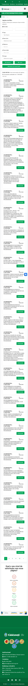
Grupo (5, 56)
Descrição (6, 50)
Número (5, 44)
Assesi (8, 684)
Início (3, 16)
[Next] (23, 558)
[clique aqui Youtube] (16, 680)
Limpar (20, 62)
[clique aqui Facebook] (12, 680)
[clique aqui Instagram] (19, 680)
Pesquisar (8, 62)
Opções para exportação (14, 66)
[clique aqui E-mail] (8, 680)
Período (5, 26)
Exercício (5, 38)
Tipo (4, 32)
